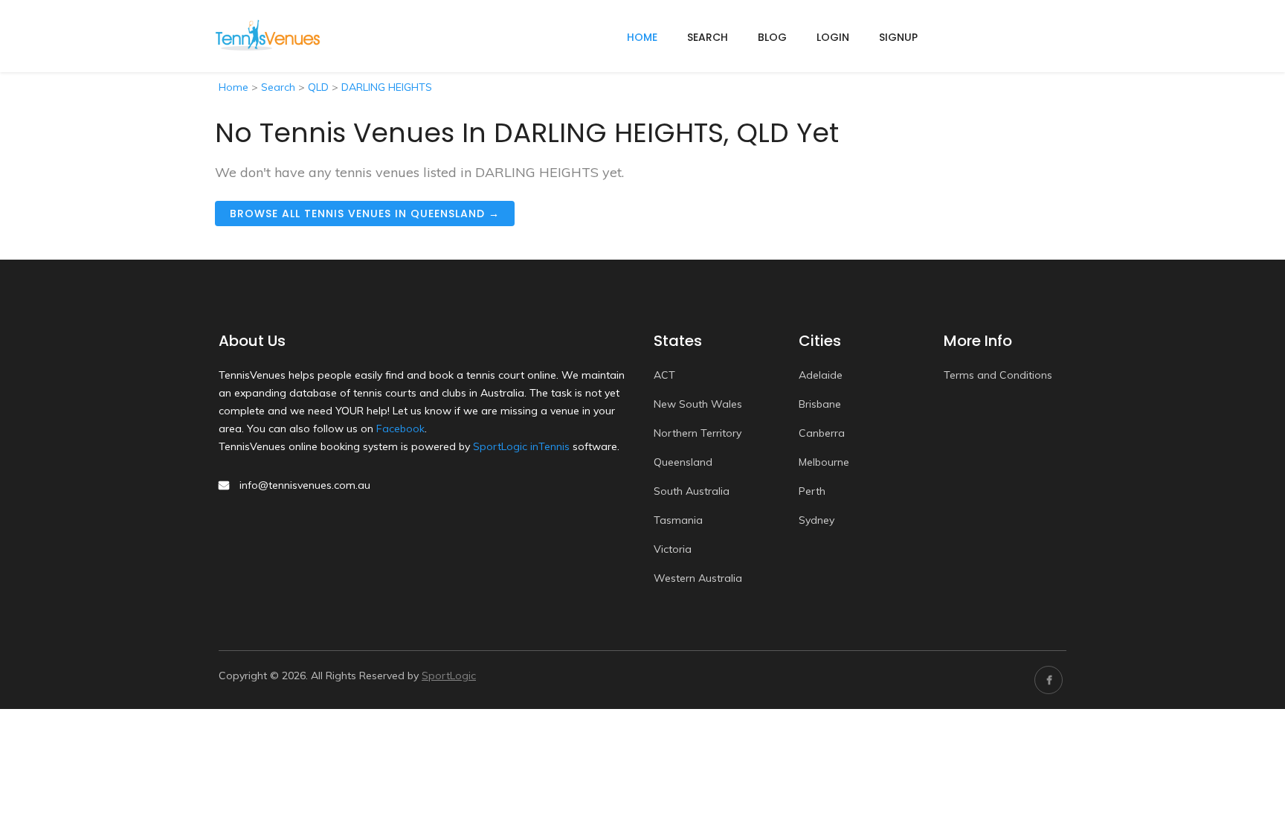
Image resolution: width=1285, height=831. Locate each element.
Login (833, 37)
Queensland (683, 462)
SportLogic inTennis (521, 446)
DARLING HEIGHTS (386, 87)
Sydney (816, 520)
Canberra (822, 433)
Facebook (400, 428)
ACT (664, 375)
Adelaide (821, 375)
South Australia (692, 491)
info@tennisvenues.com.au (304, 485)
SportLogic (449, 675)
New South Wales (698, 404)
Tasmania (678, 520)
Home (233, 87)
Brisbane (820, 404)
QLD (318, 87)
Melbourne (824, 462)
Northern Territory (697, 433)
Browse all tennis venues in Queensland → (365, 213)
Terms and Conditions (998, 375)
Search (707, 37)
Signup (898, 37)
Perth (812, 491)
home (642, 37)
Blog (772, 37)
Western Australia (698, 578)
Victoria (673, 549)
